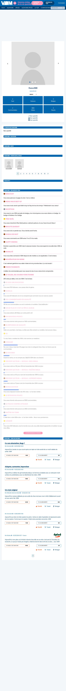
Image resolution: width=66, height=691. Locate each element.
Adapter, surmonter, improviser (17, 467)
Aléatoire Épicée (27, 8)
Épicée (18, 8)
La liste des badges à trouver (33, 433)
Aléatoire (10, 8)
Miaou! (31, 94)
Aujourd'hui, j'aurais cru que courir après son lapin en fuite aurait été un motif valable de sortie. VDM (31, 450)
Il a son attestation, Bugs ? (15, 443)
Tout (3, 8)
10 (44, 173)
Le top (37, 8)
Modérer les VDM (49, 3)
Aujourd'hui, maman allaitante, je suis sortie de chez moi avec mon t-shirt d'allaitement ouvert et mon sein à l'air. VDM (33, 497)
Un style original (11, 490)
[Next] (48, 174)
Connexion (61, 3)
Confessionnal (46, 8)
